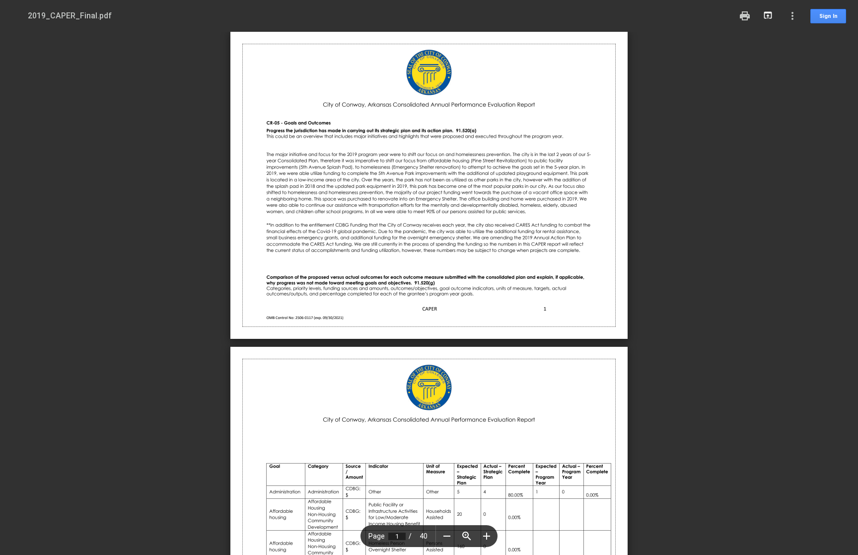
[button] (447, 536)
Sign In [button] (828, 16)
